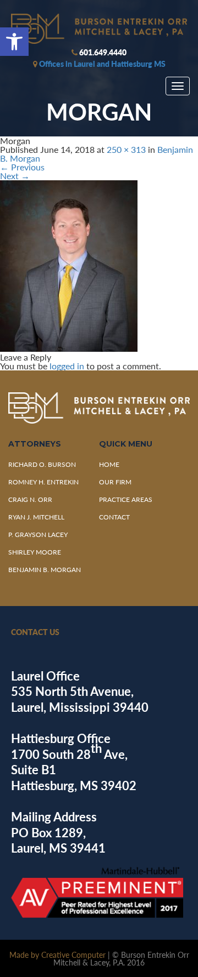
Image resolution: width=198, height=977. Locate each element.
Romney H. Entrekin (43, 482)
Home (109, 464)
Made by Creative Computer (57, 954)
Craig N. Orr (30, 499)
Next (15, 175)
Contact (114, 517)
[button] (14, 41)
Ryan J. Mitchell (36, 517)
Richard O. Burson (42, 464)
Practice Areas (125, 499)
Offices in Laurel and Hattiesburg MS (102, 63)
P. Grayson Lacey (38, 534)
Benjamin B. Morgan (44, 569)
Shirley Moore (34, 552)
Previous (22, 167)
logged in (67, 365)
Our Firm (115, 482)
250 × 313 (126, 149)
